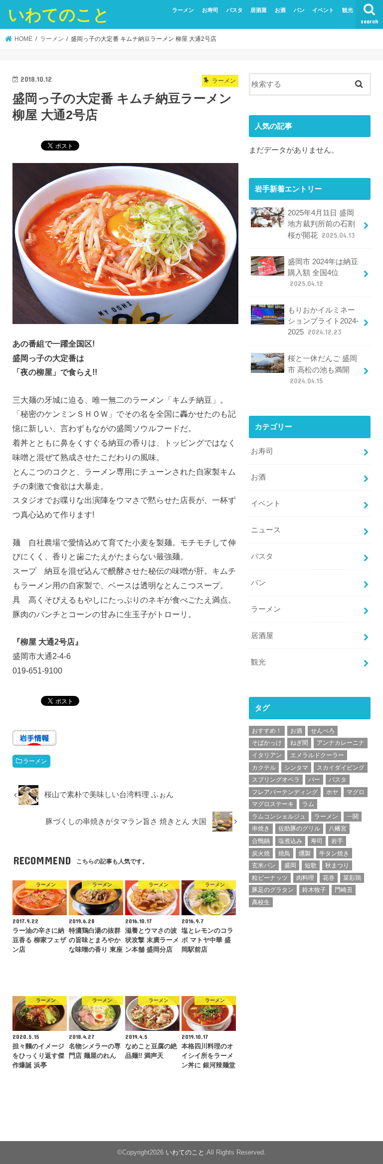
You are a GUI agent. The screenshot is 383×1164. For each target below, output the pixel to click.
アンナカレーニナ (341, 742)
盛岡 (290, 865)
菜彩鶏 (352, 877)
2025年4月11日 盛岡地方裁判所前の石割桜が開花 (321, 224)
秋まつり (337, 865)
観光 (347, 10)
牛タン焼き (334, 853)
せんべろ (323, 730)
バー (314, 779)
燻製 (305, 853)
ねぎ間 (299, 742)
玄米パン (264, 865)
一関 (353, 816)
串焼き (261, 828)
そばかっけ (267, 742)
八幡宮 (338, 828)
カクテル (264, 767)
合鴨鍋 (261, 840)
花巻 (329, 877)
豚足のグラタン (273, 889)
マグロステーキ (273, 804)
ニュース (266, 530)
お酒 (280, 10)
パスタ (234, 10)
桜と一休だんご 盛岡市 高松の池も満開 (322, 369)
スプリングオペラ (276, 779)
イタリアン (267, 755)
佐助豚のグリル (299, 828)
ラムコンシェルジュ (279, 816)
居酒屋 (258, 10)
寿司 (317, 840)
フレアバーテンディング (285, 792)
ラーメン (183, 10)
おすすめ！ (267, 730)
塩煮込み (290, 840)
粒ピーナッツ (270, 877)
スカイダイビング (341, 767)
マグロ (356, 792)
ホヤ (332, 792)
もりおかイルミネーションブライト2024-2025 (323, 321)
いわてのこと (59, 14)
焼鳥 (284, 853)
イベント (323, 10)
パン (299, 10)
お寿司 (210, 10)
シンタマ (296, 767)
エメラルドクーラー (317, 755)
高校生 (261, 902)
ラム (308, 804)
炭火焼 (261, 853)
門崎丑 (344, 889)
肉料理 (305, 877)
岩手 (337, 840)
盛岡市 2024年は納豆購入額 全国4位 (323, 273)
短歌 (311, 865)
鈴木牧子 (314, 889)
